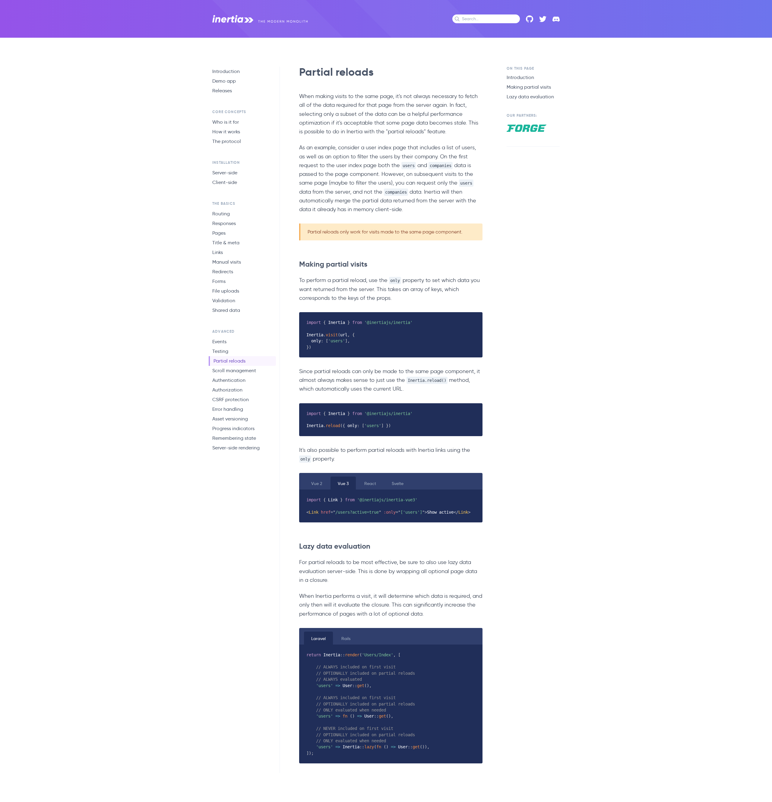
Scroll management (234, 370)
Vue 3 (343, 483)
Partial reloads (229, 361)
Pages (219, 233)
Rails (345, 638)
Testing (220, 351)
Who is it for (225, 122)
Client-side (224, 182)
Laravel (318, 638)
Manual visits (226, 262)
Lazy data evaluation (530, 97)
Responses (224, 223)
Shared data (226, 310)
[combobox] (486, 18)
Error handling (227, 409)
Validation (223, 300)
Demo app (224, 81)
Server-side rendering (236, 448)
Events (219, 341)
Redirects (222, 271)
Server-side (224, 173)
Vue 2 (316, 483)
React (370, 483)
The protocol (226, 141)
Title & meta (225, 243)
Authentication (228, 380)
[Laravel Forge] (526, 128)
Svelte (397, 483)
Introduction (226, 71)
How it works (226, 132)
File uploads (225, 291)
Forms (219, 281)
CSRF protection (230, 399)
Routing (221, 214)
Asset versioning (230, 419)
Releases (222, 91)
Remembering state (234, 438)
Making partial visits (529, 87)
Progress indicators (233, 428)
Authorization (227, 390)
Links (217, 252)
